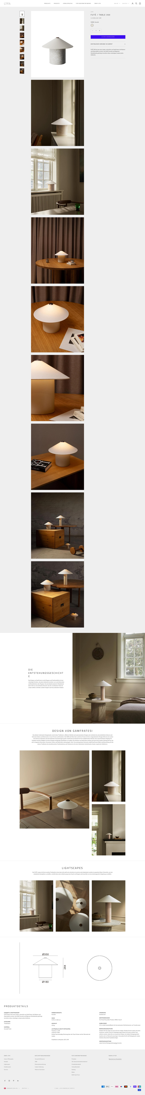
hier (116, 1043)
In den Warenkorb (108, 37)
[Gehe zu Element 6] (22, 50)
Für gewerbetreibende (83, 3)
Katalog (74, 1069)
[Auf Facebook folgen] (5, 1081)
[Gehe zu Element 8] (22, 64)
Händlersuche (68, 3)
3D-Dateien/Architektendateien (79, 1061)
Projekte (57, 3)
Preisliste (74, 1059)
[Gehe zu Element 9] (22, 71)
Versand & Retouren (40, 1059)
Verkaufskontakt (76, 1067)
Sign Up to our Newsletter (115, 1059)
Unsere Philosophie (8, 1059)
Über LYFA (97, 3)
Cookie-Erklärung (39, 1067)
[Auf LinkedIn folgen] (18, 1081)
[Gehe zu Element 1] (22, 14)
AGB (36, 1061)
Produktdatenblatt (76, 1064)
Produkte (47, 3)
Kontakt (6, 1061)
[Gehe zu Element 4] (22, 35)
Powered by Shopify (69, 1088)
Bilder (73, 1072)
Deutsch (124, 3)
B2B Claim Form (76, 1075)
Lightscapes (7, 1064)
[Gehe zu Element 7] (22, 57)
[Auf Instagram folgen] (9, 1081)
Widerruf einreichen (39, 1069)
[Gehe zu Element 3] (22, 28)
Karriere (6, 1069)
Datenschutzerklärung (40, 1064)
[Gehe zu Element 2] (22, 21)
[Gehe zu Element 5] (22, 42)
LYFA (92, 12)
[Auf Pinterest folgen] (13, 1081)
